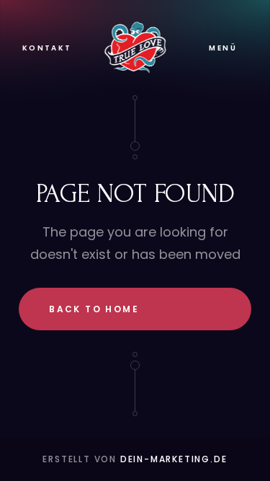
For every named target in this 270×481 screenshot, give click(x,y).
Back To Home (94, 309)
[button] (223, 47)
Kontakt (47, 48)
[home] (135, 47)
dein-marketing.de (174, 459)
